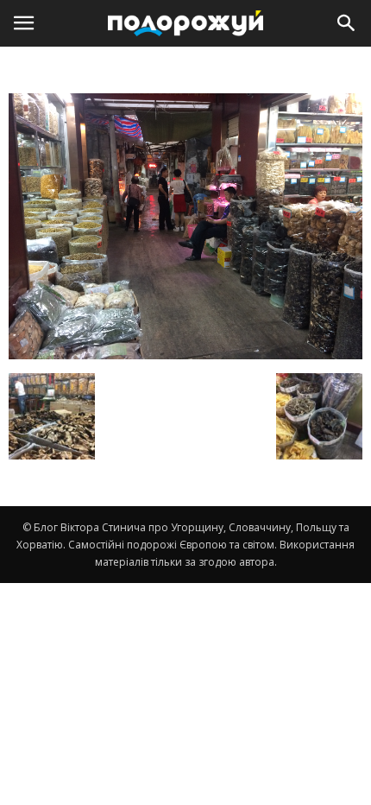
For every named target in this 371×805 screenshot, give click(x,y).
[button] (347, 23)
